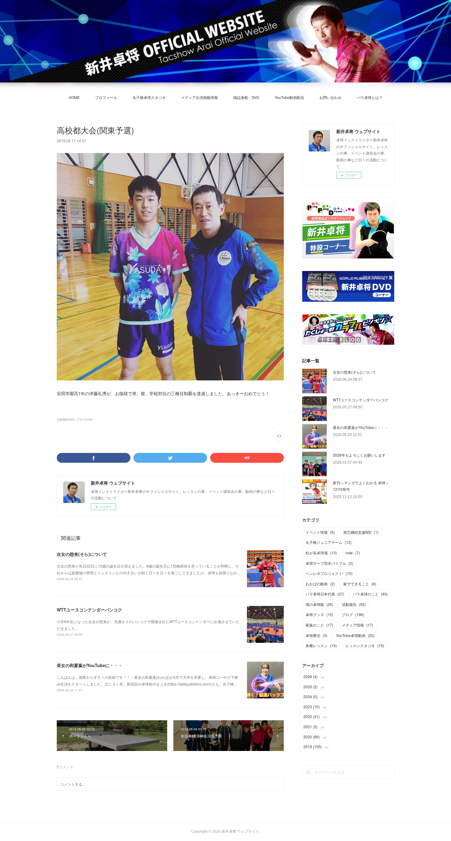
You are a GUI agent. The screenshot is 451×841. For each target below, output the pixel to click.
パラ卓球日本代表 (325, 593)
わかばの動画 (320, 583)
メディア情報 (357, 624)
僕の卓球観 (319, 604)
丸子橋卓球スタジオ (149, 97)
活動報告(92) (66, 419)
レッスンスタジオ (364, 645)
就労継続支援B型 (361, 532)
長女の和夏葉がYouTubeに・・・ (89, 665)
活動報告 (354, 604)
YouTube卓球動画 (355, 635)
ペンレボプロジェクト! (329, 573)
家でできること (359, 583)
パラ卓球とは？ (370, 97)
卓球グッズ (319, 614)
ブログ (353, 614)
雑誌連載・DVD (246, 97)
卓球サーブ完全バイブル (329, 563)
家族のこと (319, 624)
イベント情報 (320, 532)
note (352, 552)
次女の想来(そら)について (82, 554)
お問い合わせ (330, 97)
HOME (74, 97)
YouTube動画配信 (289, 97)
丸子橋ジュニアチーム (329, 542)
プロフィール (106, 97)
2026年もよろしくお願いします (359, 455)
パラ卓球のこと (370, 593)
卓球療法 (316, 635)
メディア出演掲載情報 (199, 97)
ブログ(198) (84, 419)
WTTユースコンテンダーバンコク (89, 610)
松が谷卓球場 (321, 552)
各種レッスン (321, 645)
